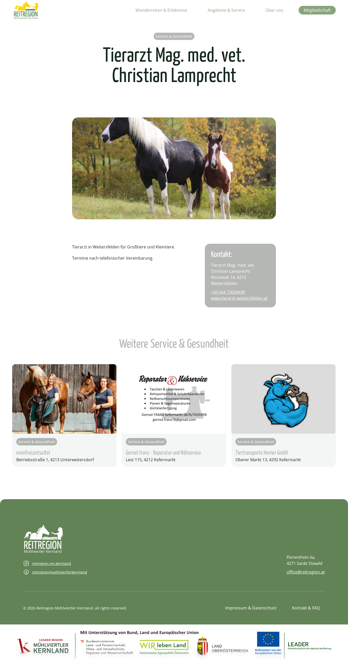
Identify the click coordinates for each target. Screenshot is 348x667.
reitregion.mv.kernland (51, 563)
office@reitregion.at (306, 572)
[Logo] (26, 10)
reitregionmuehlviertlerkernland (59, 572)
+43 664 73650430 (228, 292)
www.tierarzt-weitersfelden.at (239, 298)
